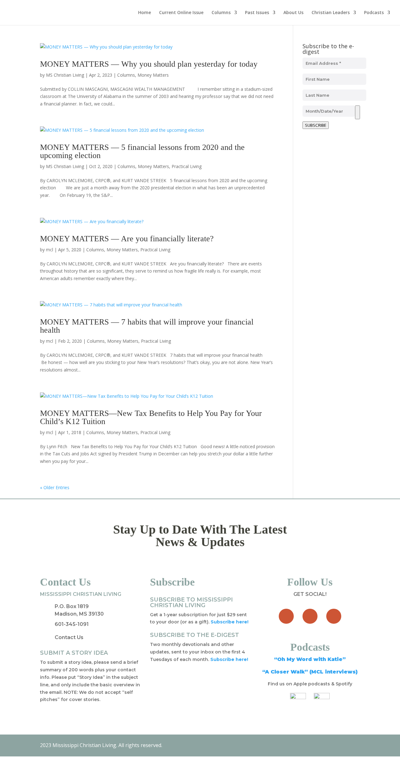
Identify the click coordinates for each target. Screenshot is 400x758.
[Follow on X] (310, 616)
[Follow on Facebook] (286, 616)
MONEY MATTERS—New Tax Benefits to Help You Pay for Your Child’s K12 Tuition (151, 417)
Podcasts (374, 12)
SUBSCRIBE (315, 125)
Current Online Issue (181, 12)
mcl (49, 250)
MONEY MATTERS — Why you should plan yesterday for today (149, 64)
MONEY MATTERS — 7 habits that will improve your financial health (146, 326)
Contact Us (69, 637)
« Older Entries (54, 487)
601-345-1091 (72, 624)
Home (144, 12)
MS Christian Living (65, 75)
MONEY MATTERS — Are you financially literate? (127, 238)
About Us (293, 12)
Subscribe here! (229, 659)
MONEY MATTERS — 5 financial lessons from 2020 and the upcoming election (142, 151)
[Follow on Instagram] (333, 616)
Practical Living (187, 166)
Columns (221, 12)
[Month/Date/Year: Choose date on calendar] (357, 112)
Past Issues (257, 12)
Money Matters (153, 75)
